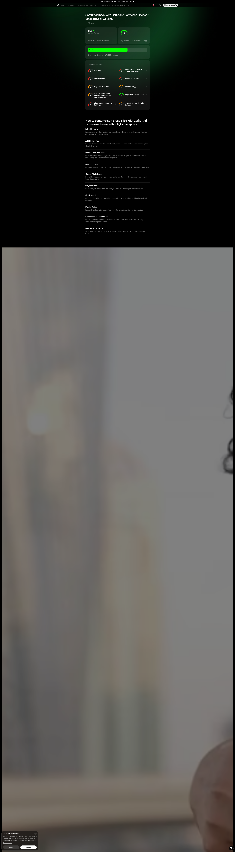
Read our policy (7, 843)
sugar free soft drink (99, 87)
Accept (28, 847)
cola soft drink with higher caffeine (133, 104)
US (155, 5)
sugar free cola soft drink (132, 95)
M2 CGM (97, 5)
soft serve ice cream (130, 79)
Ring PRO (63, 5)
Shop (128, 5)
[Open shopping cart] (159, 5)
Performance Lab (80, 5)
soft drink (95, 71)
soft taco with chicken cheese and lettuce (131, 70)
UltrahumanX (115, 5)
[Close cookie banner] (35, 834)
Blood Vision (71, 5)
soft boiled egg (128, 87)
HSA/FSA (122, 5)
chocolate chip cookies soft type (101, 104)
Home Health (89, 5)
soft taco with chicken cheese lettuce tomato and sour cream (100, 95)
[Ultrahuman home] (58, 5)
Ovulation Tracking (105, 5)
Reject (11, 847)
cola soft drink (97, 79)
